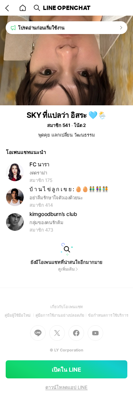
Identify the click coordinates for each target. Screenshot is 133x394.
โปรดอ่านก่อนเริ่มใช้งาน (41, 27)
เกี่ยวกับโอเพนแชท (66, 306)
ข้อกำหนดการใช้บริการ (108, 315)
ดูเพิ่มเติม (66, 269)
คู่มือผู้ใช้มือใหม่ (20, 315)
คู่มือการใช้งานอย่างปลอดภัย (61, 315)
